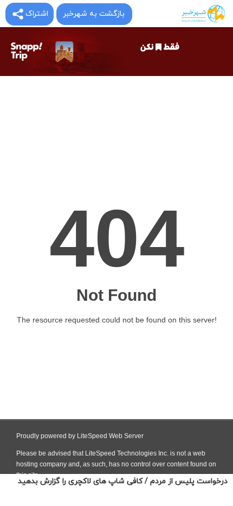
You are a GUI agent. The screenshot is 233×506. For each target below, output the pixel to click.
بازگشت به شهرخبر (94, 14)
